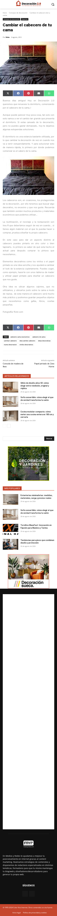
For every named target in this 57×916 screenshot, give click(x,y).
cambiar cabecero (10, 341)
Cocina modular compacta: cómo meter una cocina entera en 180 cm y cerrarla (37, 414)
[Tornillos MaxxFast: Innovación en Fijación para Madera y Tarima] (10, 529)
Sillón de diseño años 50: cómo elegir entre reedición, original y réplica (34, 385)
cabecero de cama (38, 337)
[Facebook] (25, 893)
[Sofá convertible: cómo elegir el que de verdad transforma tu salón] (10, 401)
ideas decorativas (44, 341)
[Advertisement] (28, 711)
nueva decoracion (10, 345)
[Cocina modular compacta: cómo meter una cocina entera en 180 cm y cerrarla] (10, 415)
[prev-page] (4, 426)
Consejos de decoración (18, 13)
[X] (32, 893)
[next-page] (9, 426)
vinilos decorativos (26, 345)
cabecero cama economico (20, 337)
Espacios (25, 19)
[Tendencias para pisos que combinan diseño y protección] (10, 544)
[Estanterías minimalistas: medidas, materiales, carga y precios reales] (10, 499)
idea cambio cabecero (27, 341)
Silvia (8, 37)
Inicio (5, 13)
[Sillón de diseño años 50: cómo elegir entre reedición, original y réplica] (10, 387)
